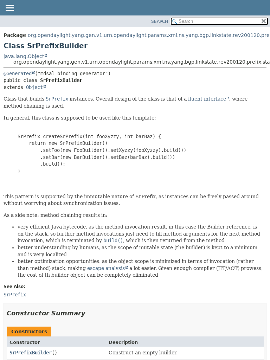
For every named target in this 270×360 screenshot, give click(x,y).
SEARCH (159, 21)
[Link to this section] (90, 313)
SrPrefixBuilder (30, 352)
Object (34, 87)
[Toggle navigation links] (9, 8)
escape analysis (106, 268)
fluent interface (207, 99)
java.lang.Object (24, 56)
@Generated (18, 73)
